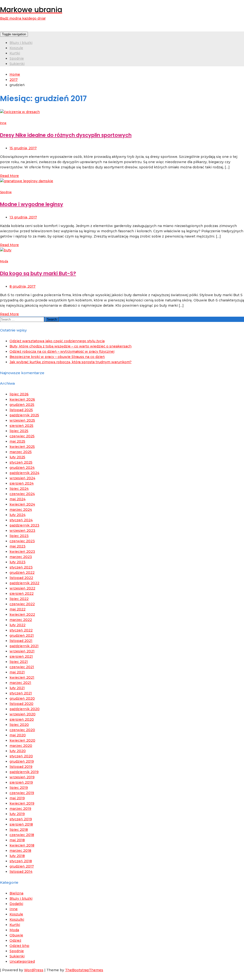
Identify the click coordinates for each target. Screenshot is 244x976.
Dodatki (16, 904)
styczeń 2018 (21, 861)
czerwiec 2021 (22, 667)
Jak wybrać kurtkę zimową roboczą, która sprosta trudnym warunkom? (71, 362)
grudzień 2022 (22, 572)
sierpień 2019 (21, 782)
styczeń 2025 (21, 462)
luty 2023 (17, 562)
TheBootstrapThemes (84, 970)
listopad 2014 (21, 871)
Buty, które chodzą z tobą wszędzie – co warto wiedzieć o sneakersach (71, 346)
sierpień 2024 (22, 483)
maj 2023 (17, 546)
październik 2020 (25, 709)
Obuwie (16, 935)
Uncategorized (22, 961)
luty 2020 (18, 751)
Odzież (15, 940)
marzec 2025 (21, 452)
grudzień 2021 (22, 635)
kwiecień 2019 (22, 803)
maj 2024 (17, 499)
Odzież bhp (19, 946)
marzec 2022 (21, 620)
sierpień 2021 (21, 656)
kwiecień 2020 (22, 740)
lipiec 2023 (19, 536)
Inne (3, 123)
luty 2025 (17, 457)
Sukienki (17, 64)
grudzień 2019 (22, 761)
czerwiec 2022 (22, 604)
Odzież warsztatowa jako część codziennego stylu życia (57, 341)
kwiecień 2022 (22, 614)
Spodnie (17, 58)
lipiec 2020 (19, 725)
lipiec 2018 (19, 829)
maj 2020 (18, 735)
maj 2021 (17, 672)
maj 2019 (17, 798)
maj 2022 (17, 609)
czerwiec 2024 (22, 494)
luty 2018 (17, 856)
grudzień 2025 (22, 405)
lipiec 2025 (19, 431)
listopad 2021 (21, 641)
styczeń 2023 (21, 567)
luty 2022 (17, 625)
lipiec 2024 (19, 488)
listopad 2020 (21, 704)
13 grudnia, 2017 (23, 217)
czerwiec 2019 (22, 793)
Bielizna (16, 893)
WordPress (33, 970)
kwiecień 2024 (22, 504)
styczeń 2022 (21, 630)
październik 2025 (24, 415)
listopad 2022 (21, 578)
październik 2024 (24, 473)
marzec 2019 (20, 808)
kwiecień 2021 (22, 677)
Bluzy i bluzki (21, 43)
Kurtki (15, 53)
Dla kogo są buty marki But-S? (38, 273)
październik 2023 (24, 525)
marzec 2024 (21, 509)
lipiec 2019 (19, 787)
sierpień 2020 (22, 719)
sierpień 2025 (21, 425)
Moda (4, 261)
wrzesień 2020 (23, 714)
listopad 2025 (21, 410)
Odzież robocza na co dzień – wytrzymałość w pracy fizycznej (62, 351)
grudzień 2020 (22, 698)
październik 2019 (24, 772)
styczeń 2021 (21, 693)
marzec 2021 (20, 683)
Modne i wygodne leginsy (31, 204)
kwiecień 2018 (22, 845)
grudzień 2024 (22, 467)
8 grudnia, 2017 (23, 286)
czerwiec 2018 (22, 835)
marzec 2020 (21, 746)
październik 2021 (24, 646)
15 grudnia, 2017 (23, 148)
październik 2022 (24, 583)
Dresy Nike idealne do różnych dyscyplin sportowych (66, 135)
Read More (9, 176)
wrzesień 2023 (22, 530)
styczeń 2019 (21, 819)
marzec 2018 (20, 850)
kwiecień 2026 (22, 399)
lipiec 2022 (19, 599)
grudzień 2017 (22, 866)
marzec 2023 (21, 557)
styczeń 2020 (21, 756)
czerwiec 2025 (22, 436)
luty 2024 (17, 515)
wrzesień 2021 (22, 651)
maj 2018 (17, 840)
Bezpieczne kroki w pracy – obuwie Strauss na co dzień (57, 357)
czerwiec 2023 (22, 541)
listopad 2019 (21, 766)
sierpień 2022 (22, 593)
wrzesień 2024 (22, 478)
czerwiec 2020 (22, 730)
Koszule (16, 48)
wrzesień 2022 (22, 588)
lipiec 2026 (19, 394)
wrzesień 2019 (22, 777)
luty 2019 (17, 814)
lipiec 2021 (19, 662)
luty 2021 (17, 688)
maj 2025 (17, 441)
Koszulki (17, 919)
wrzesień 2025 (22, 420)
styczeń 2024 (21, 520)
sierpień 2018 (21, 824)
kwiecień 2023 (22, 551)
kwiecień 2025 (22, 446)
